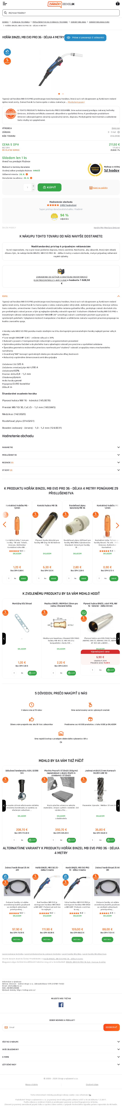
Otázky (7, 470)
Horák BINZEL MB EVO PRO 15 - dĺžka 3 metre (77, 869)
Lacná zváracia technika (12, 954)
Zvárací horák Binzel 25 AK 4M (17, 869)
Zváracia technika (21, 22)
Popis (4, 296)
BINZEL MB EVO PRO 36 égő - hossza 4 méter (86, 962)
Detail (17, 939)
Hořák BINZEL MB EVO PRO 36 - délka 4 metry (63, 959)
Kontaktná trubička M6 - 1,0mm (17, 507)
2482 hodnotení (68, 205)
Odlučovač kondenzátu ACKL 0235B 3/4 (22, 772)
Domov (5, 22)
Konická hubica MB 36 (47, 505)
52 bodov (111, 170)
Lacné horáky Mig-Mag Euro (94, 954)
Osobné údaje (92, 1084)
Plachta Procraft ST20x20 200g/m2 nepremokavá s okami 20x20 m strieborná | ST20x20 (61, 773)
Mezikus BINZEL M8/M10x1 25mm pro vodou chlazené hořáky (61, 605)
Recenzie (7, 462)
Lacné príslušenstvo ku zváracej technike (42, 954)
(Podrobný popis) (76, 102)
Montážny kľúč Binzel (22, 603)
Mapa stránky (31, 1084)
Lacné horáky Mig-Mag (71, 954)
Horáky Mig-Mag (78, 22)
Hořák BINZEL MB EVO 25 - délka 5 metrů (47, 869)
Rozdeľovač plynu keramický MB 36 (77, 507)
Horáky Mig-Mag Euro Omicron (107, 227)
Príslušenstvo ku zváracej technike (50, 22)
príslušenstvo (9, 455)
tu (90, 1095)
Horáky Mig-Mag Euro (99, 22)
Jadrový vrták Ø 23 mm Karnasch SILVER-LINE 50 (100, 772)
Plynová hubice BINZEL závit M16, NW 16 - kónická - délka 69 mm (100, 605)
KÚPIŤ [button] (34, 673)
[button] (32, 673)
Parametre (7, 447)
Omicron (116, 128)
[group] (21, 638)
